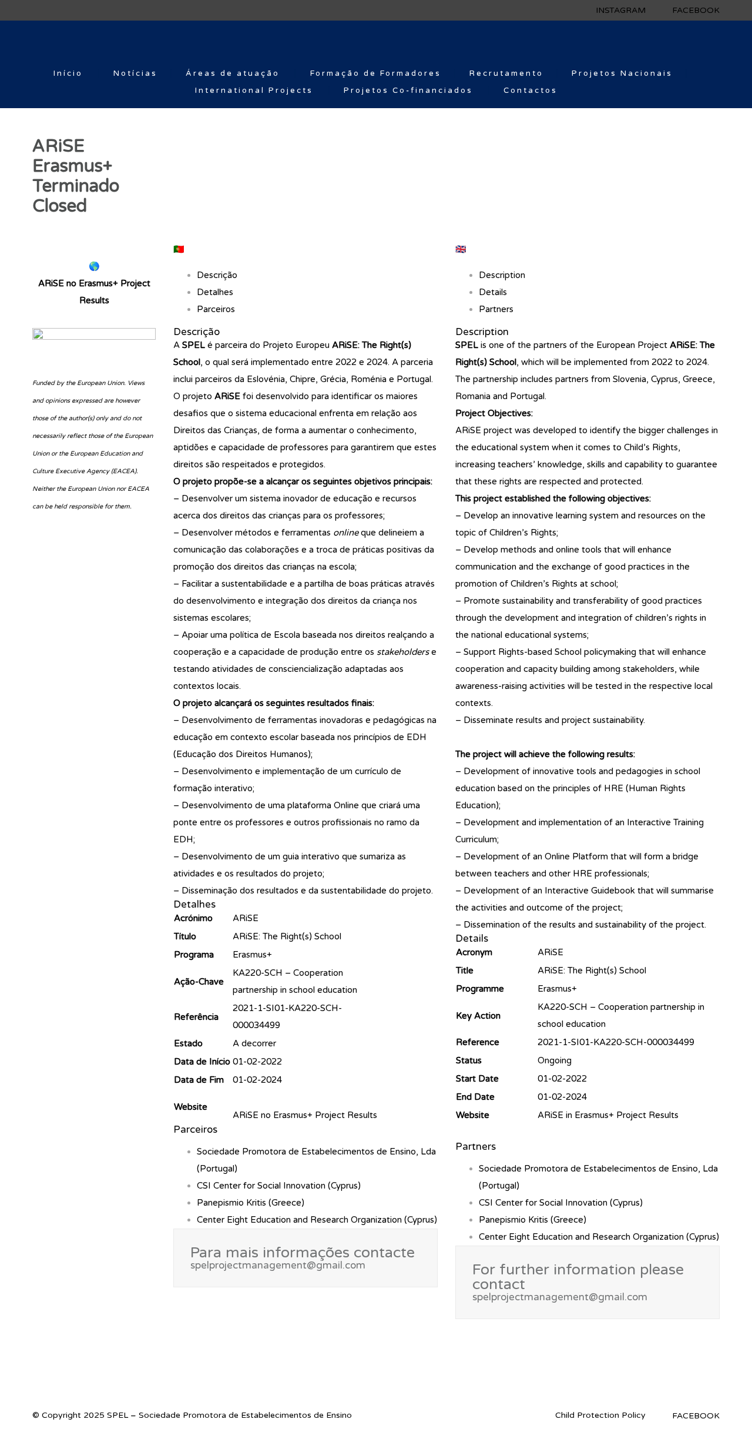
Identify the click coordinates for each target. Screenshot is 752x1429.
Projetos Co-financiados (408, 90)
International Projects (254, 90)
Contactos (530, 90)
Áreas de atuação (233, 73)
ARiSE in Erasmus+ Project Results (608, 1115)
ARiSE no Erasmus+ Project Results (305, 1115)
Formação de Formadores (375, 73)
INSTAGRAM (621, 10)
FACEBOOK (696, 10)
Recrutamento (506, 73)
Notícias (135, 73)
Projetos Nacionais (622, 73)
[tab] (94, 292)
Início (68, 73)
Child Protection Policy (600, 1415)
